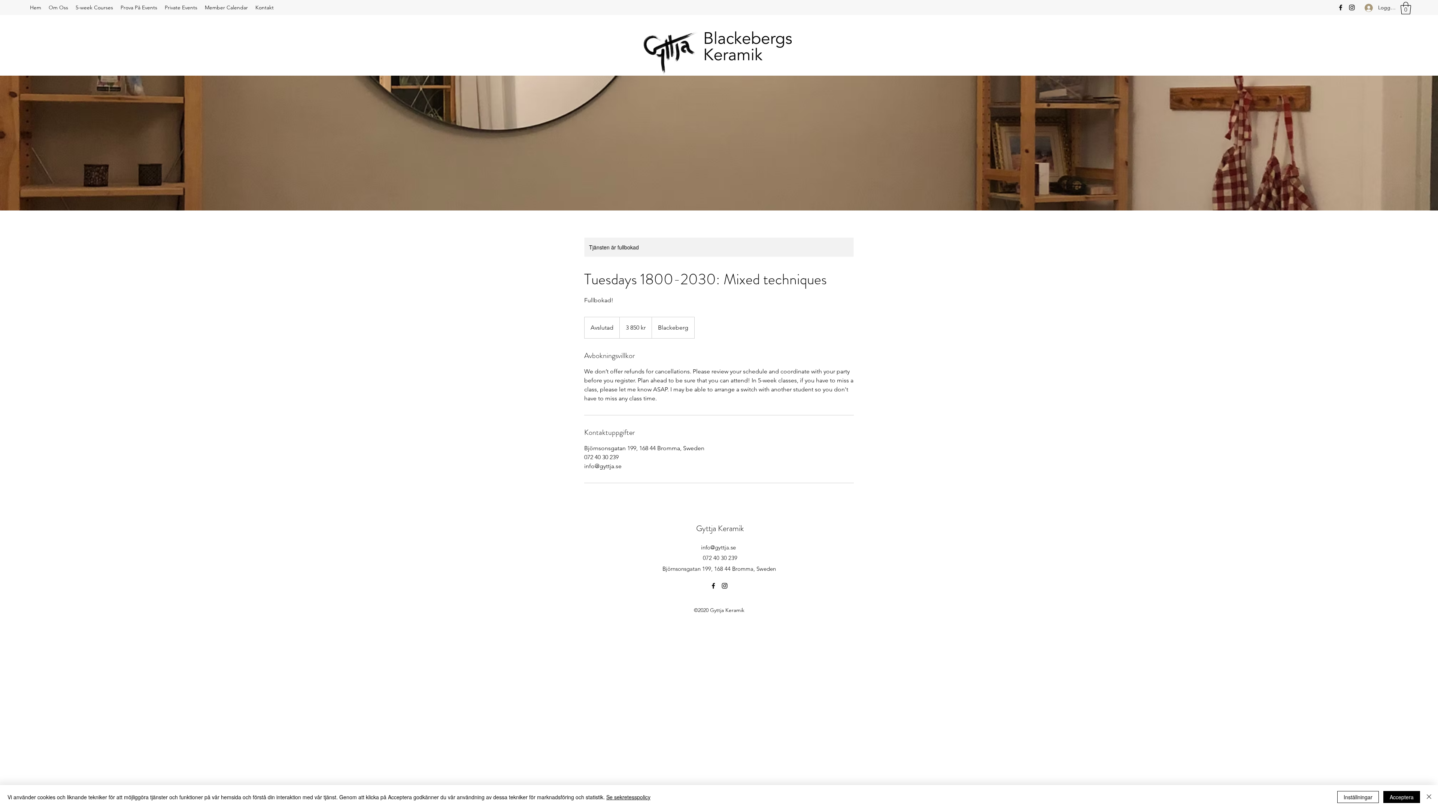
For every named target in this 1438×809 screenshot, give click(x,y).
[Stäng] (1429, 797)
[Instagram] (1352, 7)
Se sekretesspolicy (628, 797)
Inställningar (1358, 797)
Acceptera (1402, 797)
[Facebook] (1340, 7)
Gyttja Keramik (720, 528)
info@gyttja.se (718, 547)
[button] (1406, 8)
